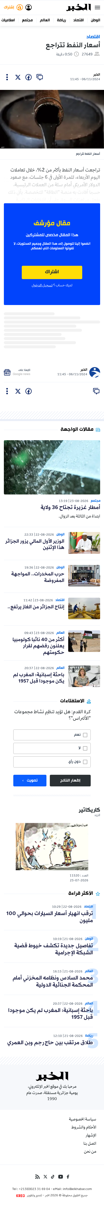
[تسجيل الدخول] (28, 7)
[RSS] (37, 1177)
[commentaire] (40, 77)
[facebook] (28, 77)
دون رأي (74, 761)
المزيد (97, 815)
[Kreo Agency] (21, 1196)
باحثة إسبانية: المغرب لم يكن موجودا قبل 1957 (38, 678)
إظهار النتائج (70, 780)
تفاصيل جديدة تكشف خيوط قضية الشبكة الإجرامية (53, 949)
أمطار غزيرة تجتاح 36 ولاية (70, 507)
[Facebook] (68, 1177)
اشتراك (52, 272)
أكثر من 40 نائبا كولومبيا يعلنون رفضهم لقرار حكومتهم (38, 646)
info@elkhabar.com (77, 1189)
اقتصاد (78, 20)
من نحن (90, 1152)
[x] (18, 77)
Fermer (97, 7)
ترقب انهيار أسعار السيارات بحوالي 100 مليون (49, 917)
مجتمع (27, 20)
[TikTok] (52, 1177)
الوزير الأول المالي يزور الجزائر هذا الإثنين (34, 544)
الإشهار (91, 1136)
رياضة (61, 20)
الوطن (95, 20)
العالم (45, 20)
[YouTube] (60, 1177)
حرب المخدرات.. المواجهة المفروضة (37, 577)
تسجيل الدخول (42, 286)
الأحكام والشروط (83, 1128)
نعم (77, 734)
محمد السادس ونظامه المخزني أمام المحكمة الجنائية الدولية (53, 981)
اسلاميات (8, 20)
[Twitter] (45, 1177)
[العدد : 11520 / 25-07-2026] (52, 846)
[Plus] (7, 77)
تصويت (32, 780)
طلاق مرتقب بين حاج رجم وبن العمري (50, 1043)
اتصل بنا (89, 1144)
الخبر (96, 75)
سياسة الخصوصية (82, 1120)
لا (79, 748)
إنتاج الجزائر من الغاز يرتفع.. (35, 607)
